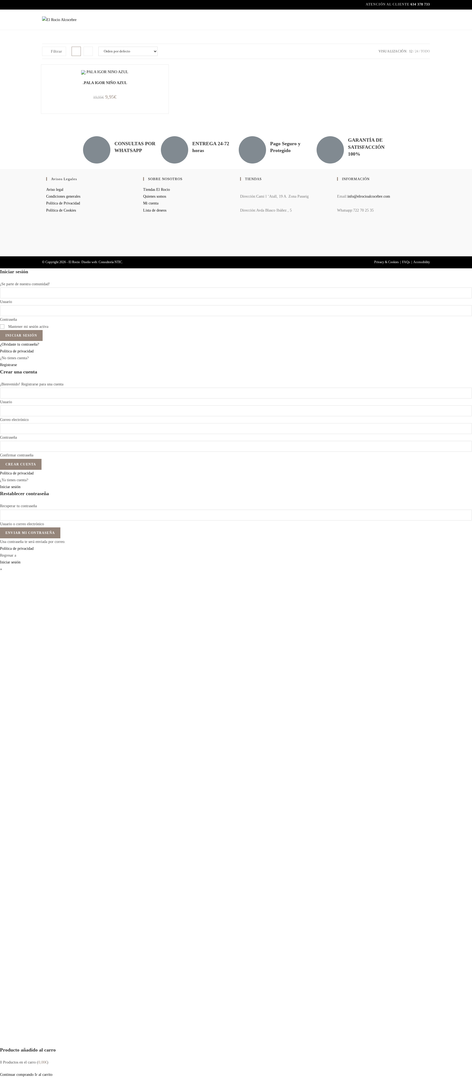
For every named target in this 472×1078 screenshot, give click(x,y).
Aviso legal (54, 190)
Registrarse (8, 365)
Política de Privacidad (63, 203)
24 (416, 51)
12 (410, 51)
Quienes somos (154, 196)
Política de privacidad (17, 351)
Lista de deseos (154, 210)
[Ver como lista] (88, 51)
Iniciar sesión (21, 335)
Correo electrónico (14, 420)
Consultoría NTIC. (111, 262)
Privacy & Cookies (386, 262)
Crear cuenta (20, 464)
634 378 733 (420, 4)
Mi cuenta (150, 203)
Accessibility (421, 262)
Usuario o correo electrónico (22, 524)
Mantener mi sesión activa (27, 327)
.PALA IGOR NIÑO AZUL (105, 83)
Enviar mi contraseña (30, 533)
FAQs (406, 262)
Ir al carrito (43, 1075)
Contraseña (8, 319)
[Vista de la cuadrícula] (76, 51)
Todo (425, 51)
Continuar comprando (17, 1075)
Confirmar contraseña (16, 455)
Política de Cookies (61, 210)
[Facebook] (338, 226)
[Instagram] (338, 241)
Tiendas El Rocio (156, 190)
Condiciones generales (63, 196)
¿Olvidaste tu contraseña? (19, 344)
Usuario (6, 302)
